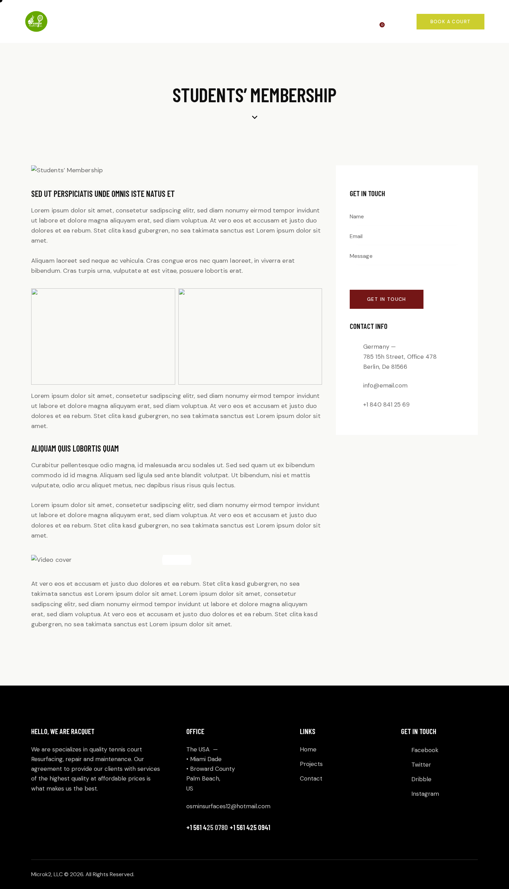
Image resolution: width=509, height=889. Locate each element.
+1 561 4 (196, 827)
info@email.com (385, 385)
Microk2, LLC (47, 874)
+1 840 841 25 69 (386, 404)
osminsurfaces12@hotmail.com (228, 806)
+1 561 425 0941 (250, 827)
